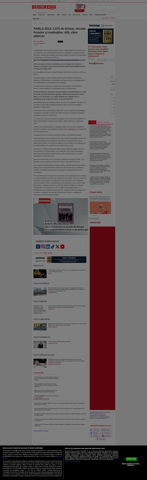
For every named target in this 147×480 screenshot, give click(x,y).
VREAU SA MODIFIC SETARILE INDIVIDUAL (131, 464)
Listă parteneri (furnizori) (72, 461)
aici (26, 470)
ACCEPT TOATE (131, 459)
